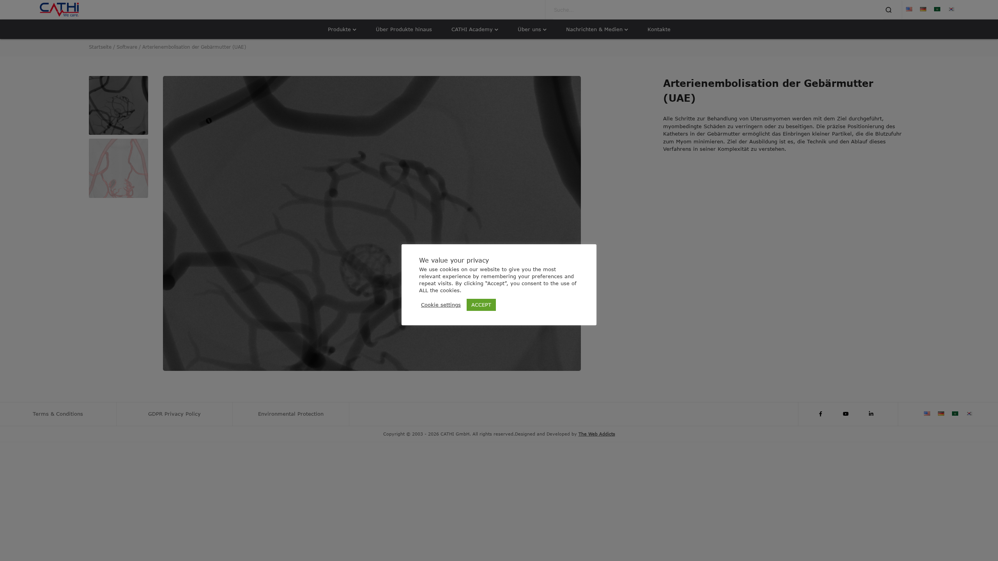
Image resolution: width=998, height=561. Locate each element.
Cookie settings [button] (441, 305)
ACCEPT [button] (481, 305)
